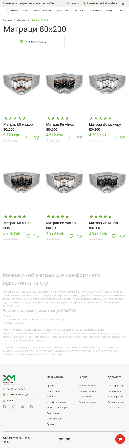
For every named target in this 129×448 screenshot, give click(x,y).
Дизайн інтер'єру (87, 402)
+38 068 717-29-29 (16, 388)
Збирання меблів (87, 396)
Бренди (109, 10)
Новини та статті (55, 418)
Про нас (26, 10)
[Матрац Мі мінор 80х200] (21, 216)
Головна (7, 20)
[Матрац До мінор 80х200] (107, 216)
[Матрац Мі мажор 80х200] (21, 118)
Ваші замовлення (87, 385)
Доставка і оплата (63, 10)
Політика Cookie (116, 391)
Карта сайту (113, 407)
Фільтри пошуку (35, 41)
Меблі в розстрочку (56, 402)
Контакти (79, 10)
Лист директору (94, 10)
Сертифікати (53, 413)
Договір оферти (116, 402)
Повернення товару (57, 407)
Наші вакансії (53, 391)
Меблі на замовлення (42, 10)
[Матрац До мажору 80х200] (107, 118)
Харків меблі (13, 10)
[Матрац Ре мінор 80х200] (64, 118)
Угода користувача (117, 396)
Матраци (21, 20)
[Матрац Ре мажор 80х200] (64, 216)
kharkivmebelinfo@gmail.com (102, 3)
